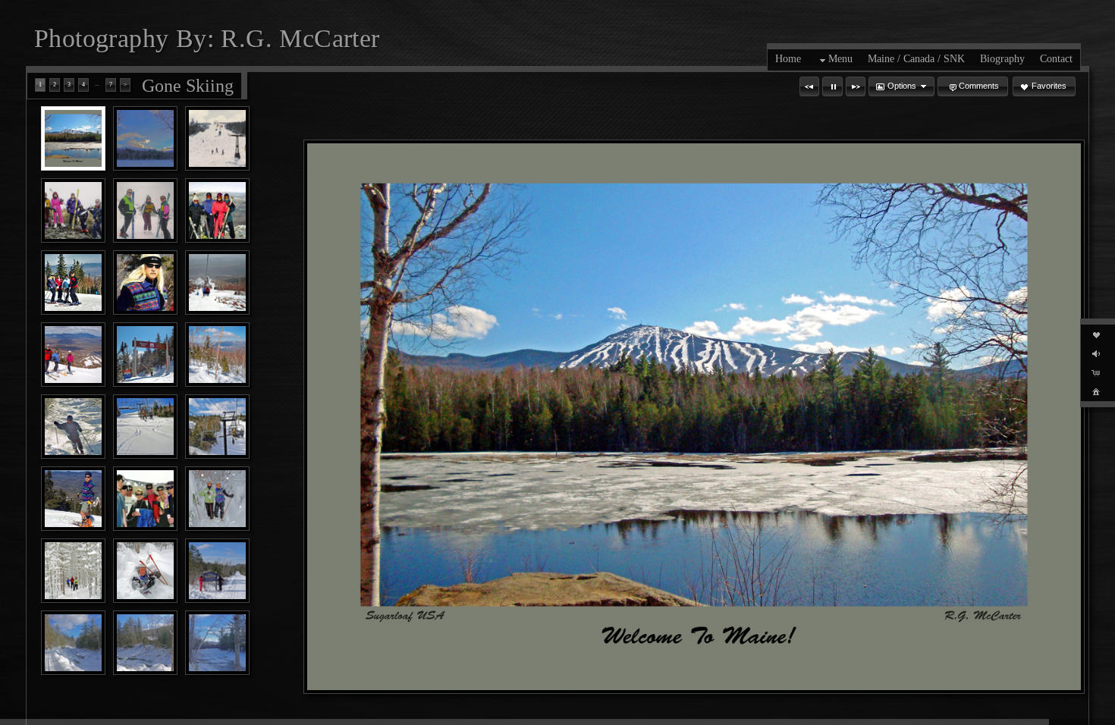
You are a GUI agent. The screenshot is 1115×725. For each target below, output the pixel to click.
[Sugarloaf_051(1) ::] (73, 498)
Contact (1056, 58)
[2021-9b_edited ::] (73, 642)
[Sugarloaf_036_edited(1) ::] (73, 282)
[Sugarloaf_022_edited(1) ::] (73, 210)
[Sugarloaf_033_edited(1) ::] (217, 210)
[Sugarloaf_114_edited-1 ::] (145, 570)
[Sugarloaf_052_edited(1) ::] (145, 498)
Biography (1002, 58)
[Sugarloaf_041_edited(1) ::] (145, 354)
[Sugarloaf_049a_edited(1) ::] (145, 426)
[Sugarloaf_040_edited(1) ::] (73, 354)
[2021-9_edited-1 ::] (145, 642)
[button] (809, 86)
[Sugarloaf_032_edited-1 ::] (145, 210)
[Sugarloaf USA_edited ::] (145, 138)
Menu (840, 58)
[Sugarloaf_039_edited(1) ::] (217, 282)
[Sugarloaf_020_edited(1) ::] (217, 138)
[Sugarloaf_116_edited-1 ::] (217, 498)
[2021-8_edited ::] (217, 570)
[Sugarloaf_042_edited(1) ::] (217, 354)
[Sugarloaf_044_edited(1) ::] (73, 426)
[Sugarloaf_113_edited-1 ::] (73, 570)
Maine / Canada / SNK (916, 58)
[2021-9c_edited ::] (217, 642)
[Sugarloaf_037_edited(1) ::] (145, 282)
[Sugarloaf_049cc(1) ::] (217, 426)
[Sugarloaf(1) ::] (73, 138)
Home (788, 58)
